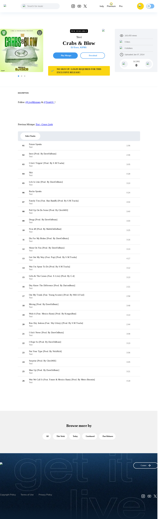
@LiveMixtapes (33, 102)
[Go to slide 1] (18, 76)
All (47, 436)
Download (93, 55)
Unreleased (90, 436)
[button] (140, 6)
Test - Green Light (44, 124)
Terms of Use (27, 494)
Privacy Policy (45, 494)
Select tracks (30, 136)
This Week (60, 436)
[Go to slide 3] (24, 76)
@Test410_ (49, 102)
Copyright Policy (8, 494)
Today (75, 436)
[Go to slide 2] (21, 76)
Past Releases (108, 436)
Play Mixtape (66, 55)
